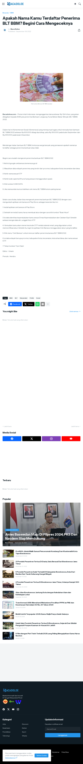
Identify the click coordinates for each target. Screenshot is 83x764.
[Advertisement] (41, 50)
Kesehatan (6, 728)
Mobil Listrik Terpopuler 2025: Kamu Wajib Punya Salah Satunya (42, 614)
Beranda (6, 13)
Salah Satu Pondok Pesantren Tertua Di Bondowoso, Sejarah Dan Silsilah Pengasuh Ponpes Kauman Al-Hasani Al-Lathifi (46, 624)
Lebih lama (75, 426)
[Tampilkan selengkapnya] (48, 304)
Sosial (38, 298)
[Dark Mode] (75, 4)
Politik (32, 298)
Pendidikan (6, 732)
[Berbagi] (78, 30)
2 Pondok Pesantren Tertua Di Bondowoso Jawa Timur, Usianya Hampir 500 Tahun (47, 583)
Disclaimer (55, 752)
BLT (16, 298)
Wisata (24, 736)
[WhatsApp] (37, 304)
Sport (24, 732)
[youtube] (71, 438)
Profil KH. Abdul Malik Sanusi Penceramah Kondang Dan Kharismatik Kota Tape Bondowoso (46, 552)
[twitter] (31, 438)
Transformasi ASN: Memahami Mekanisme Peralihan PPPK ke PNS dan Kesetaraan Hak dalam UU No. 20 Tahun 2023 (45, 604)
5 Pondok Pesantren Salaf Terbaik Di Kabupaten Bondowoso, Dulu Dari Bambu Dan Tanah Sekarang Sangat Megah (45, 573)
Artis (4, 724)
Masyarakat (23, 298)
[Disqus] (41, 392)
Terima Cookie (41, 755)
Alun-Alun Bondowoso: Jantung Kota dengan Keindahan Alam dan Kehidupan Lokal (43, 593)
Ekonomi (25, 724)
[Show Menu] (3, 4)
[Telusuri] (79, 4)
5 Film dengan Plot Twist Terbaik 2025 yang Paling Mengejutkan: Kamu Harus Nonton (48, 634)
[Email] (43, 304)
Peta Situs (65, 752)
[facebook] (12, 438)
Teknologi (6, 736)
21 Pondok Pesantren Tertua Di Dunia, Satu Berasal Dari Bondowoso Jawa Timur (46, 562)
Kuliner (24, 728)
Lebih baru (8, 426)
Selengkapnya (10, 758)
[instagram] (51, 438)
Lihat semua (73, 311)
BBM (12, 13)
